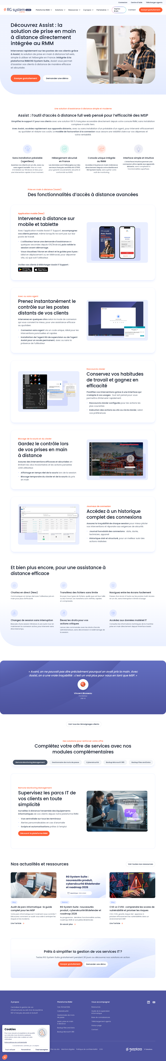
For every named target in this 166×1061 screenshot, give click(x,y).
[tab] (30, 762)
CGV (101, 1049)
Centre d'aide (136, 2)
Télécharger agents (154, 2)
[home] (17, 10)
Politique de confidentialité (86, 1049)
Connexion (122, 2)
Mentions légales (68, 1049)
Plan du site (55, 1049)
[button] (44, 10)
